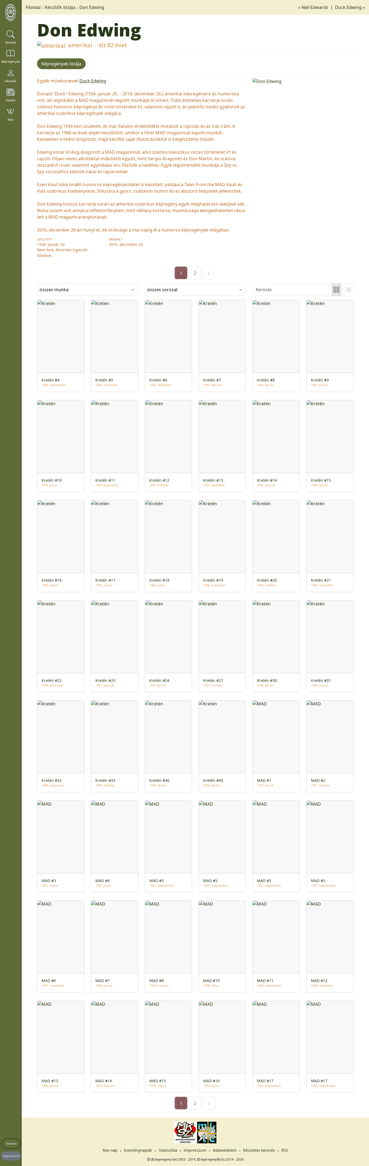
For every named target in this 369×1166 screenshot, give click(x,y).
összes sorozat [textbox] (162, 290)
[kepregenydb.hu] (10, 12)
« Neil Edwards (313, 7)
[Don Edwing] (303, 81)
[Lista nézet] (349, 289)
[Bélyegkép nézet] (336, 289)
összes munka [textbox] (54, 290)
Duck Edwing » (350, 7)
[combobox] (87, 289)
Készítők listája (60, 7)
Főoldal (33, 7)
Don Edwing (91, 7)
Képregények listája (61, 64)
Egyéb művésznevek (57, 81)
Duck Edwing (92, 81)
